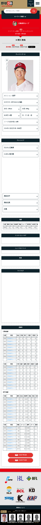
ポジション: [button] (9, 96)
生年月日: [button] (13, 102)
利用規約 (20, 514)
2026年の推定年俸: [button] (13, 128)
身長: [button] (8, 109)
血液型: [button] (8, 115)
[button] (20, 196)
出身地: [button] (9, 154)
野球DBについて (20, 507)
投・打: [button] (27, 115)
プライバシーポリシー (20, 511)
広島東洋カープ (11, 338)
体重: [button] (25, 109)
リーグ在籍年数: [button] (11, 122)
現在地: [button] (9, 147)
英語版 (20, 517)
